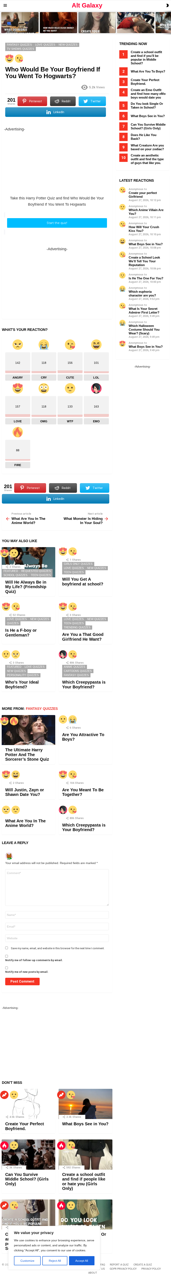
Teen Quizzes (41, 575)
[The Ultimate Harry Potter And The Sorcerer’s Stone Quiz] (28, 730)
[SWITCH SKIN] (167, 5)
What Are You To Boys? (148, 71)
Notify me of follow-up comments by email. (34, 960)
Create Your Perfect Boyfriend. (24, 1126)
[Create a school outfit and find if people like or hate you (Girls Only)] (85, 1154)
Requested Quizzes (36, 571)
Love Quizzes (74, 568)
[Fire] (14, 721)
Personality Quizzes (23, 675)
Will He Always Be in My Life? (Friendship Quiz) (25, 587)
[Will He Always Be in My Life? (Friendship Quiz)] (28, 562)
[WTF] (14, 553)
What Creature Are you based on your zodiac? (147, 147)
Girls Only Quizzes (78, 563)
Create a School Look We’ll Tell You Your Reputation (144, 261)
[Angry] (15, 654)
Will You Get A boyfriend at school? (82, 581)
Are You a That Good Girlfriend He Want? (82, 637)
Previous (2, 22)
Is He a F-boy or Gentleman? (21, 632)
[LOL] (15, 774)
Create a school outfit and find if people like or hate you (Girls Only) (83, 1181)
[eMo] (63, 654)
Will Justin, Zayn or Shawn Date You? (24, 792)
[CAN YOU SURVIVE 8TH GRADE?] (135, 22)
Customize (27, 1260)
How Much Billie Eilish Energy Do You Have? (58, 28)
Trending (4, 1095)
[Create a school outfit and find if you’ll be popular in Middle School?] (28, 1214)
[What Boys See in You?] (85, 1104)
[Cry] (72, 719)
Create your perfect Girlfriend (95, 30)
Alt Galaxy (87, 5)
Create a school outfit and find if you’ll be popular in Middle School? (146, 57)
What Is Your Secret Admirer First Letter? (144, 310)
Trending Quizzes (77, 627)
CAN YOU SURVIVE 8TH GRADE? (132, 28)
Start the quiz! (57, 223)
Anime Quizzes (74, 666)
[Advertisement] (57, 161)
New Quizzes (96, 568)
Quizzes (13, 623)
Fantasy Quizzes (76, 675)
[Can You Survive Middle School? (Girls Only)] (28, 1154)
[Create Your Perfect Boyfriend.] (28, 1104)
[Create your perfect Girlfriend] (97, 22)
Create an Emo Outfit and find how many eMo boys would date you (148, 93)
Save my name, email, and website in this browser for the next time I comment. (57, 948)
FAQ (102, 1264)
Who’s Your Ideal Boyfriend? (22, 684)
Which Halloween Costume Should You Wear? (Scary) (144, 329)
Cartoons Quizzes (78, 671)
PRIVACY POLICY (151, 1268)
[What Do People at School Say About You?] (20, 22)
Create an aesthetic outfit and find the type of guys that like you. (147, 159)
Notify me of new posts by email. (26, 971)
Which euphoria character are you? (142, 293)
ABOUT (92, 1272)
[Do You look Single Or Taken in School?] (85, 1214)
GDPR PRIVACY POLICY (123, 1268)
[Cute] (19, 58)
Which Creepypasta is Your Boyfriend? (84, 684)
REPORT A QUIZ (119, 1264)
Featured (11, 571)
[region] (54, 1248)
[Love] (9, 58)
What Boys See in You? (85, 1124)
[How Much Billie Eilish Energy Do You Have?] (58, 22)
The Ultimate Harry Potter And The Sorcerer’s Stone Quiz (27, 755)
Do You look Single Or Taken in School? (147, 105)
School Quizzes (16, 575)
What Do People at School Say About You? (18, 28)
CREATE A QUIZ (142, 1264)
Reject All (55, 1260)
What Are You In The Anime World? (25, 823)
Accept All (81, 1260)
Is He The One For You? (146, 278)
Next (169, 22)
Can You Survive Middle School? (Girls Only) (27, 1179)
